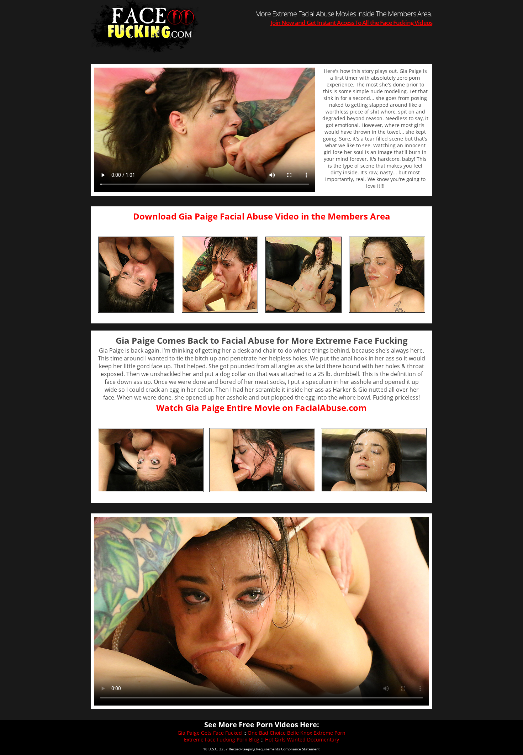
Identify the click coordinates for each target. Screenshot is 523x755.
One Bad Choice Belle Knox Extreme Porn (296, 732)
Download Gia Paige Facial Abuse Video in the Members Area (261, 216)
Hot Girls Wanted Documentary (302, 739)
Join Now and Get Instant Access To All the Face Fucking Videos (351, 23)
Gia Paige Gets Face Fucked (210, 732)
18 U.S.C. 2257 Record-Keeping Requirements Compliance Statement (261, 748)
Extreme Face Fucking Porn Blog (221, 739)
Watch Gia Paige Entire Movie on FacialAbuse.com (261, 407)
